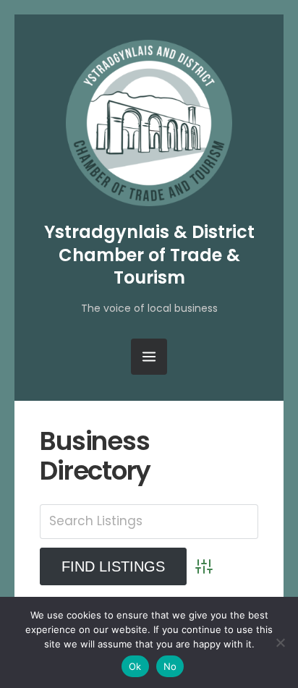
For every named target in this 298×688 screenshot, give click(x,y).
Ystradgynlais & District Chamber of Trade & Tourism (149, 254)
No (170, 666)
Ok (135, 666)
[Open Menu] (149, 357)
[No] (280, 642)
